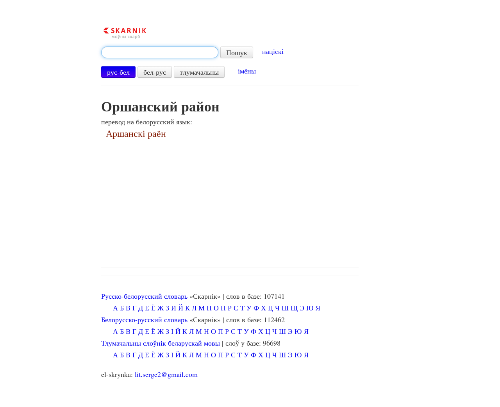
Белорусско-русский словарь (144, 319)
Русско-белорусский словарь (144, 296)
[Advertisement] (256, 200)
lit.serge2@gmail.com (166, 374)
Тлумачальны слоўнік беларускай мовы (160, 343)
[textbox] (159, 52)
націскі (273, 51)
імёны (247, 70)
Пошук (236, 52)
